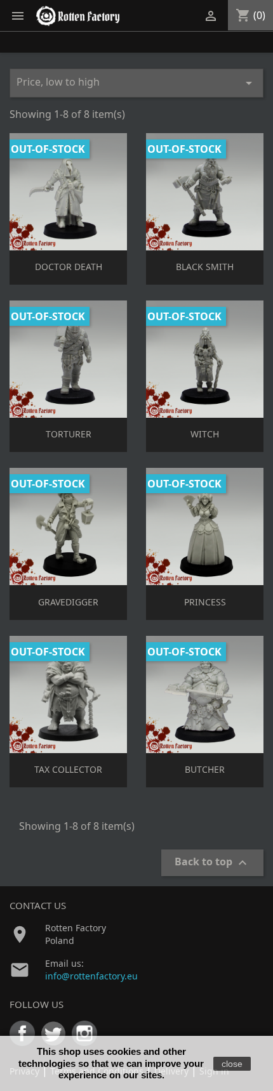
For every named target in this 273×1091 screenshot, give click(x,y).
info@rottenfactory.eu (91, 976)
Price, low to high (136, 83)
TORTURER (68, 434)
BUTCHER (205, 769)
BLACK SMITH (205, 267)
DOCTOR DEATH (68, 267)
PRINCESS (205, 602)
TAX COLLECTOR (68, 769)
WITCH (204, 434)
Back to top (212, 862)
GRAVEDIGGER (68, 602)
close (232, 1064)
